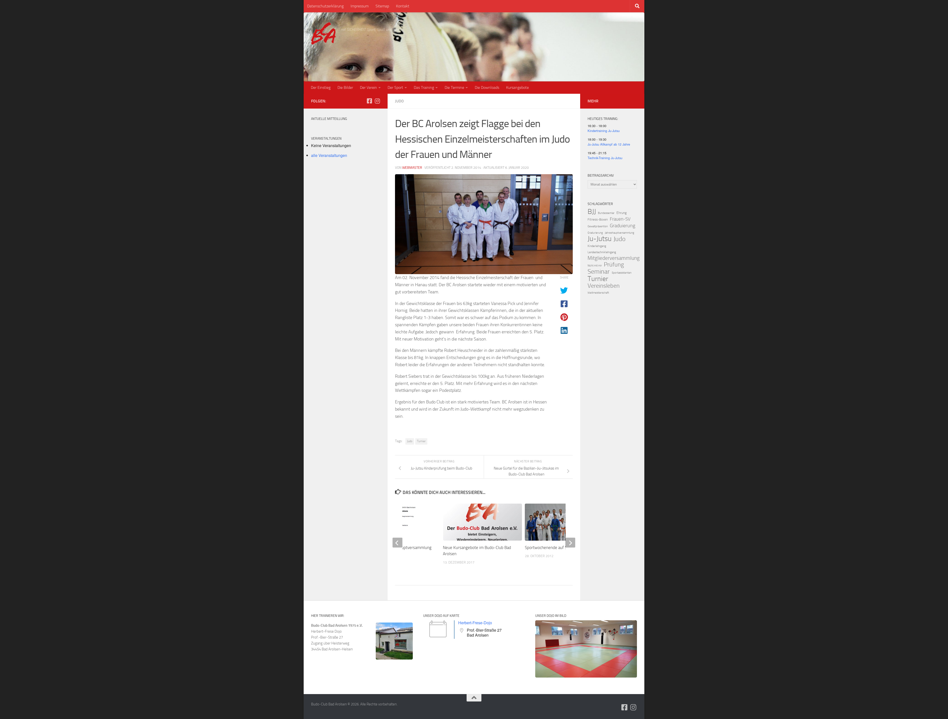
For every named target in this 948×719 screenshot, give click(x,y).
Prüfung (614, 264)
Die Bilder (345, 87)
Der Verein (368, 87)
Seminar (599, 272)
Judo (399, 101)
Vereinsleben (604, 286)
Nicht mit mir (595, 265)
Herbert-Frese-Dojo (475, 622)
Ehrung (621, 213)
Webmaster (412, 168)
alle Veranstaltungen (329, 155)
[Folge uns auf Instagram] (377, 101)
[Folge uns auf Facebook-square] (369, 101)
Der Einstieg (321, 87)
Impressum (360, 6)
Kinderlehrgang (597, 246)
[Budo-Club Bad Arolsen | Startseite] (323, 33)
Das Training (424, 87)
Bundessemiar (606, 213)
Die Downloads (487, 87)
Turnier (421, 441)
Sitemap (382, 6)
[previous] (397, 543)
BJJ (592, 211)
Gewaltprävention (598, 226)
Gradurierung (595, 232)
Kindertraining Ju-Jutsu (604, 130)
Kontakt (402, 6)
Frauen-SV (620, 219)
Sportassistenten (622, 272)
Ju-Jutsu (600, 239)
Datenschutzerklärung (325, 6)
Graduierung (622, 225)
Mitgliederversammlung (614, 258)
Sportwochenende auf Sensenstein (556, 547)
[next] (570, 543)
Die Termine (454, 87)
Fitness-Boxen (598, 219)
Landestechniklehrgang (602, 252)
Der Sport (395, 87)
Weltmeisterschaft (598, 292)
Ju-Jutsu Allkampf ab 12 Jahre (609, 144)
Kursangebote (517, 87)
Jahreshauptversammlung (619, 232)
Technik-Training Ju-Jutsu (605, 157)
